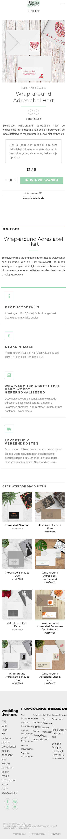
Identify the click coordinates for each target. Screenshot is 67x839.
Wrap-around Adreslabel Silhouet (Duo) (17, 677)
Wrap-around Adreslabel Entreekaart (50, 576)
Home (24, 88)
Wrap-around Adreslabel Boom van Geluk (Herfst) (50, 626)
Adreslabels (38, 88)
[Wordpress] (15, 807)
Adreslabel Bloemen (17, 525)
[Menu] (63, 4)
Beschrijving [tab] (10, 229)
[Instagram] (7, 807)
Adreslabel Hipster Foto (50, 527)
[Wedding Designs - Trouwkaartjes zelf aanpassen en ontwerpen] (33, 4)
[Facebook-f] (7, 801)
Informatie (51, 708)
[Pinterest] (15, 801)
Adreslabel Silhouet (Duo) (17, 574)
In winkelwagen (41, 180)
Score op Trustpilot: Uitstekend (57, 747)
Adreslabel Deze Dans (17, 624)
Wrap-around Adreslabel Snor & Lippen (49, 677)
